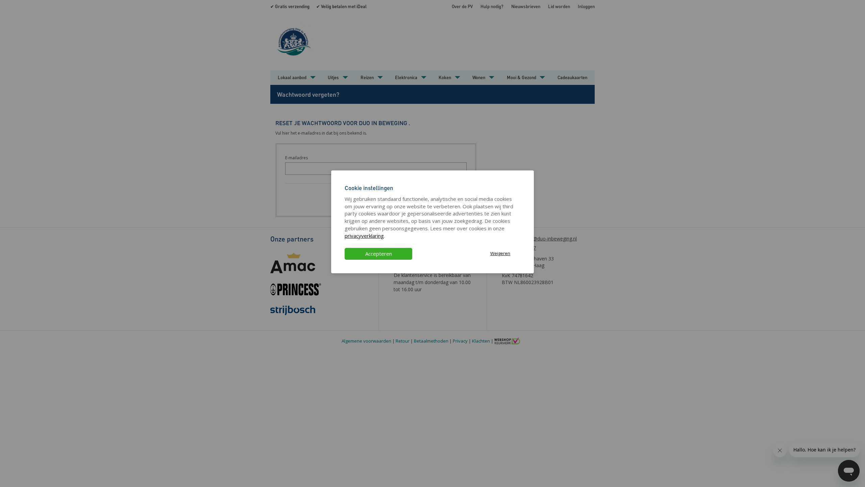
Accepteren (378, 253)
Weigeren (500, 253)
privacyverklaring (364, 235)
